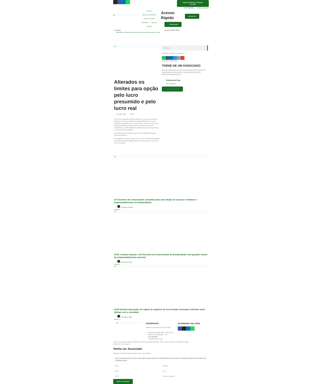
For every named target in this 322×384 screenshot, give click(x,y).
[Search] (207, 48)
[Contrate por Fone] (164, 80)
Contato (149, 26)
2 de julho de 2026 (126, 317)
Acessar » (117, 209)
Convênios (144, 22)
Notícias (154, 22)
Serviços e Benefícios (149, 15)
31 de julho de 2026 (126, 207)
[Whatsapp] (128, 2)
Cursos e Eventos (149, 18)
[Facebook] (119, 2)
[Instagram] (115, 2)
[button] (164, 58)
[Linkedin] (124, 2)
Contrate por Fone (173, 80)
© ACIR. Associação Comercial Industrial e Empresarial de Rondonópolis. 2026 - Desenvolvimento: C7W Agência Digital (151, 342)
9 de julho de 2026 (126, 262)
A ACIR (149, 11)
